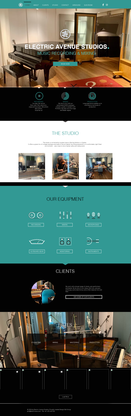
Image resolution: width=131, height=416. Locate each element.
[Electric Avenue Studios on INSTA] (107, 5)
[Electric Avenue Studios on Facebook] (103, 5)
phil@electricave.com (34, 411)
